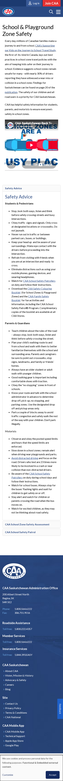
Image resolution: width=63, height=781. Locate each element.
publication (11, 92)
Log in (36, 3)
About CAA (11, 670)
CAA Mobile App (14, 731)
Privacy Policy (13, 708)
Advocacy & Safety (15, 679)
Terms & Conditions (16, 712)
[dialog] (31, 768)
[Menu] (58, 12)
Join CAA (51, 3)
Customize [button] (7, 774)
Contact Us (11, 703)
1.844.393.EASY (23, 654)
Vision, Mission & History (19, 675)
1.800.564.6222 (23, 641)
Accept (52, 774)
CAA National (13, 717)
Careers (9, 684)
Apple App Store (14, 740)
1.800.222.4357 (23, 628)
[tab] (31, 188)
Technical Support (15, 736)
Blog (7, 689)
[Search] (51, 12)
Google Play (12, 745)
